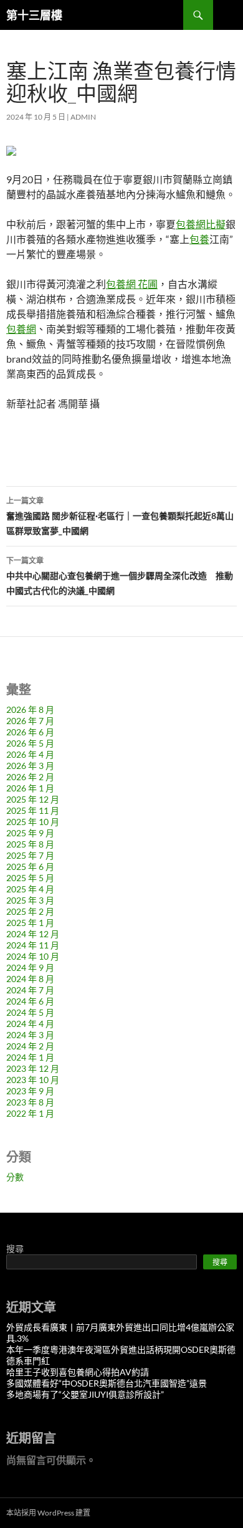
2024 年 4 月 (30, 1023)
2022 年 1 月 (30, 1113)
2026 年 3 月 (30, 765)
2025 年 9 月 (30, 833)
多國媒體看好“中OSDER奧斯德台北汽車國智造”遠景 (106, 1383)
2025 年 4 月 (30, 889)
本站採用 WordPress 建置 (48, 1512)
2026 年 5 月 (30, 743)
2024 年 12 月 (32, 934)
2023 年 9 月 (30, 1091)
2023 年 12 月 (32, 1068)
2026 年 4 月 (30, 754)
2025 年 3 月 (30, 900)
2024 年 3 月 (30, 1034)
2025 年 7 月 (30, 855)
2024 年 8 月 (30, 978)
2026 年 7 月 (30, 720)
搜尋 (15, 1248)
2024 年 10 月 (32, 956)
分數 (15, 1177)
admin (83, 117)
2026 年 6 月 (30, 732)
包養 (199, 239)
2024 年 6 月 (30, 1001)
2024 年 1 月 (30, 1057)
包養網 (21, 329)
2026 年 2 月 (30, 776)
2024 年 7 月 (30, 990)
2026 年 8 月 (30, 709)
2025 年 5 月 (30, 877)
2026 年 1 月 (30, 788)
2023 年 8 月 (30, 1102)
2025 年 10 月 (32, 821)
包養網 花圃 (132, 284)
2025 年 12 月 (32, 799)
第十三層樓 (34, 15)
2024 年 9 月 (30, 967)
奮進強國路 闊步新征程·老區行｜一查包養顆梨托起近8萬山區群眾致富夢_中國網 (120, 516)
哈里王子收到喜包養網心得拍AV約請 (77, 1372)
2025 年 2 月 (30, 911)
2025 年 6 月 (30, 866)
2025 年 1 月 (30, 922)
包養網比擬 (201, 224)
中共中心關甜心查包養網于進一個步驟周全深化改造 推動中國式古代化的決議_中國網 (119, 576)
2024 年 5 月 (30, 1012)
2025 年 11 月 (32, 810)
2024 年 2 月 (30, 1046)
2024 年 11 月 (32, 945)
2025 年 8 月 (30, 844)
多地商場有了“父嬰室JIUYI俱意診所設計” (85, 1394)
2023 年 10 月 (32, 1079)
